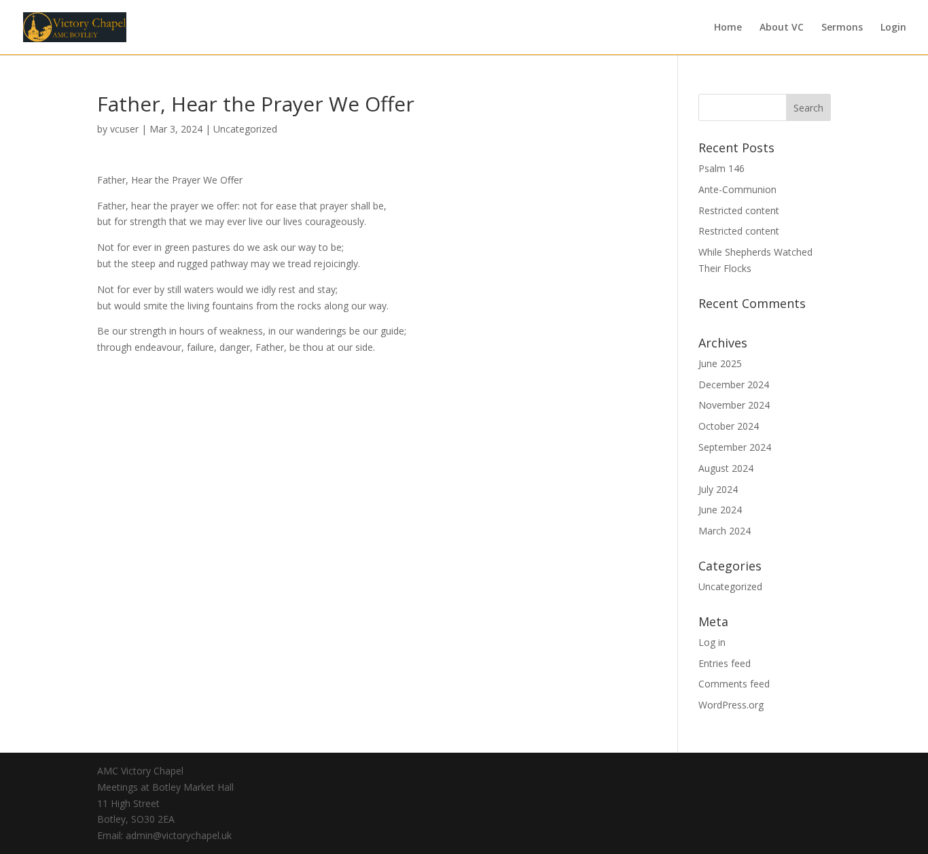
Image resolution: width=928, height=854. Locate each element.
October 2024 (728, 426)
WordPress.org (731, 704)
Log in (712, 642)
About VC (782, 27)
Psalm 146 (721, 168)
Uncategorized (245, 128)
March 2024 (724, 530)
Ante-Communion (737, 189)
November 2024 (734, 404)
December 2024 (733, 384)
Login (893, 27)
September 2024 (734, 447)
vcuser (124, 128)
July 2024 (718, 489)
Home (728, 27)
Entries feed (724, 663)
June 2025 (720, 363)
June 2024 (720, 509)
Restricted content (738, 210)
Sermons (842, 27)
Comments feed (734, 683)
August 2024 (725, 468)
